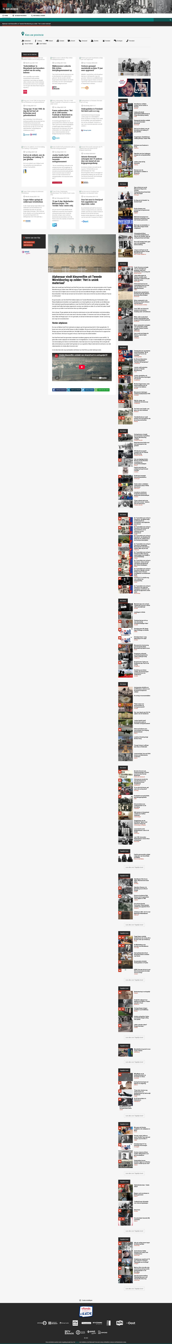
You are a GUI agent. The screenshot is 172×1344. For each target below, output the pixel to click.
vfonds (77, 1342)
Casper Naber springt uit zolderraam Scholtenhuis (33, 201)
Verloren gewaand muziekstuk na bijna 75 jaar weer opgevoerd (92, 68)
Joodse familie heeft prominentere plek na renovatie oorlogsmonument (60, 158)
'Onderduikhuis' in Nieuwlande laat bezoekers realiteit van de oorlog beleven (33, 69)
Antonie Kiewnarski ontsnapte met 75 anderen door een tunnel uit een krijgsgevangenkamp (91, 160)
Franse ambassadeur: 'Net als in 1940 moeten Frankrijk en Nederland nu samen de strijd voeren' (62, 113)
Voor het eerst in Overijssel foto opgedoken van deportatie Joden (92, 202)
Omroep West (26, 252)
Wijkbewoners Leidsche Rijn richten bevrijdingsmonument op (62, 68)
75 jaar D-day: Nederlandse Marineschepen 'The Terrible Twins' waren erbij (62, 203)
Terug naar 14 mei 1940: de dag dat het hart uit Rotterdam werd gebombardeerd (34, 112)
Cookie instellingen (87, 1300)
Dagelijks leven (30, 242)
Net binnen (29, 245)
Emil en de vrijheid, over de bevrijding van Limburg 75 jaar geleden (34, 157)
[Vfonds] (134, 88)
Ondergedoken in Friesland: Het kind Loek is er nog (92, 110)
